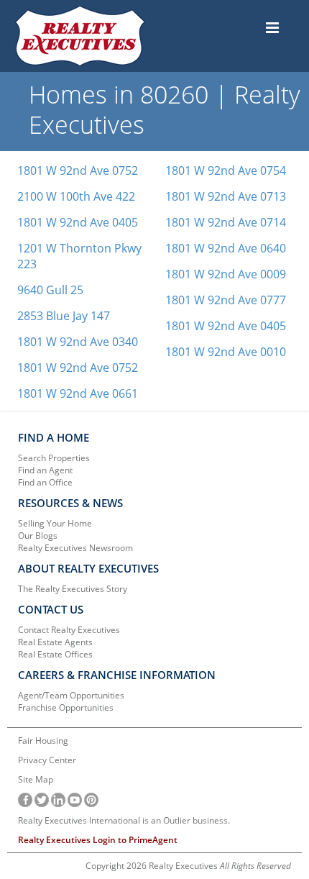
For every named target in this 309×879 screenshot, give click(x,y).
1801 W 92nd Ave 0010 (225, 352)
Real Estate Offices (55, 654)
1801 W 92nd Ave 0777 (225, 300)
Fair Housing (43, 740)
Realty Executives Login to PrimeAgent (97, 840)
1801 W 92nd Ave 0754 (225, 170)
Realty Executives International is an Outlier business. (124, 820)
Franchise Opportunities (66, 707)
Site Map (35, 779)
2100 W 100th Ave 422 (76, 196)
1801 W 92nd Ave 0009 (225, 274)
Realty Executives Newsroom (75, 548)
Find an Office (45, 482)
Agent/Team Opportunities (71, 695)
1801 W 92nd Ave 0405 (77, 222)
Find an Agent (45, 470)
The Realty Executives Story (72, 589)
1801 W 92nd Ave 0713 (225, 196)
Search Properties (54, 458)
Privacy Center (47, 760)
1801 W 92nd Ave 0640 (225, 248)
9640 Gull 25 (50, 290)
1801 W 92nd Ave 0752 (77, 170)
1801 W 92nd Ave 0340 (77, 342)
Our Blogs (37, 535)
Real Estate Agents (55, 642)
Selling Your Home (55, 523)
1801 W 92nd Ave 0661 (77, 393)
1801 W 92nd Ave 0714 (225, 222)
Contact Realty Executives (69, 630)
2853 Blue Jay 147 (63, 316)
